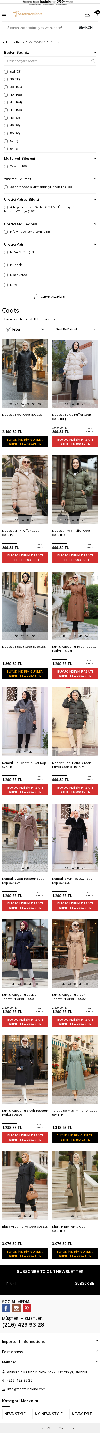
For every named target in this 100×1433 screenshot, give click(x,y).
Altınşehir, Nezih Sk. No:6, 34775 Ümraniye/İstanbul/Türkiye (38, 209)
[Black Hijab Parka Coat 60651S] (25, 1185)
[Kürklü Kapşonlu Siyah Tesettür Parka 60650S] (25, 1069)
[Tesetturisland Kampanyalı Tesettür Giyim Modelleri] (50, 2)
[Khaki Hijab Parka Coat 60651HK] (75, 1185)
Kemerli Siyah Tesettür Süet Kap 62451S (72, 881)
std (15, 71)
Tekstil (18, 166)
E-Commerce (65, 1428)
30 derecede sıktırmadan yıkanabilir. (41, 187)
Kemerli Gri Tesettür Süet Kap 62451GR (24, 765)
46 (14, 117)
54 (13, 148)
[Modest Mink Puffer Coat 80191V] (25, 489)
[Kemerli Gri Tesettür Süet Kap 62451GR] (25, 721)
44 (15, 110)
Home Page (15, 42)
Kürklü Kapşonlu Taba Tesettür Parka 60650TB (74, 649)
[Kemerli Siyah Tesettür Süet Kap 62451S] (75, 838)
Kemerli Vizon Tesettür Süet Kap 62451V (23, 881)
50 (14, 133)
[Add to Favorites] (42, 343)
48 (14, 125)
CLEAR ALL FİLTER (53, 296)
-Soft (50, 1428)
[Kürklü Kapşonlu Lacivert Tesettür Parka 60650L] (25, 953)
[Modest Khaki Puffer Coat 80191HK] (75, 489)
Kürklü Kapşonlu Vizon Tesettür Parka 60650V (69, 997)
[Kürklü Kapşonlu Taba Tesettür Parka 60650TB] (75, 606)
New (13, 285)
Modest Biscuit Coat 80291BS (24, 646)
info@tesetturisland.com (26, 1389)
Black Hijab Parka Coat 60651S (25, 1226)
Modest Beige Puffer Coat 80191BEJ (71, 417)
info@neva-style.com (29, 231)
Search (86, 27)
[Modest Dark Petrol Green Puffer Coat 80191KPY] (75, 721)
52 (13, 141)
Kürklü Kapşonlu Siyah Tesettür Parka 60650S (25, 1112)
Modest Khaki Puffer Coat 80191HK (71, 532)
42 (15, 102)
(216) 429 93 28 (23, 1324)
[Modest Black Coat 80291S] (25, 374)
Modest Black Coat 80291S (22, 414)
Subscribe (84, 1283)
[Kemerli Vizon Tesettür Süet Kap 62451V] (25, 838)
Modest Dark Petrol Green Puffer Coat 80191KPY (71, 765)
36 (14, 79)
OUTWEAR (37, 42)
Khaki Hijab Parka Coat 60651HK (69, 1229)
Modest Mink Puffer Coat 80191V (20, 532)
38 (15, 87)
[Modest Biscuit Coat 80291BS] (25, 606)
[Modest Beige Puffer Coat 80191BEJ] (75, 374)
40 (15, 94)
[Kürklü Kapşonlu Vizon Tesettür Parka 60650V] (75, 953)
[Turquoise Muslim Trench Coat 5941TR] (75, 1069)
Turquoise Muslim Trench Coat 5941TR (74, 1112)
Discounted (18, 275)
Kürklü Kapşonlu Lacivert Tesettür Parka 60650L (20, 997)
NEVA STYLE (22, 252)
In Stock (15, 265)
